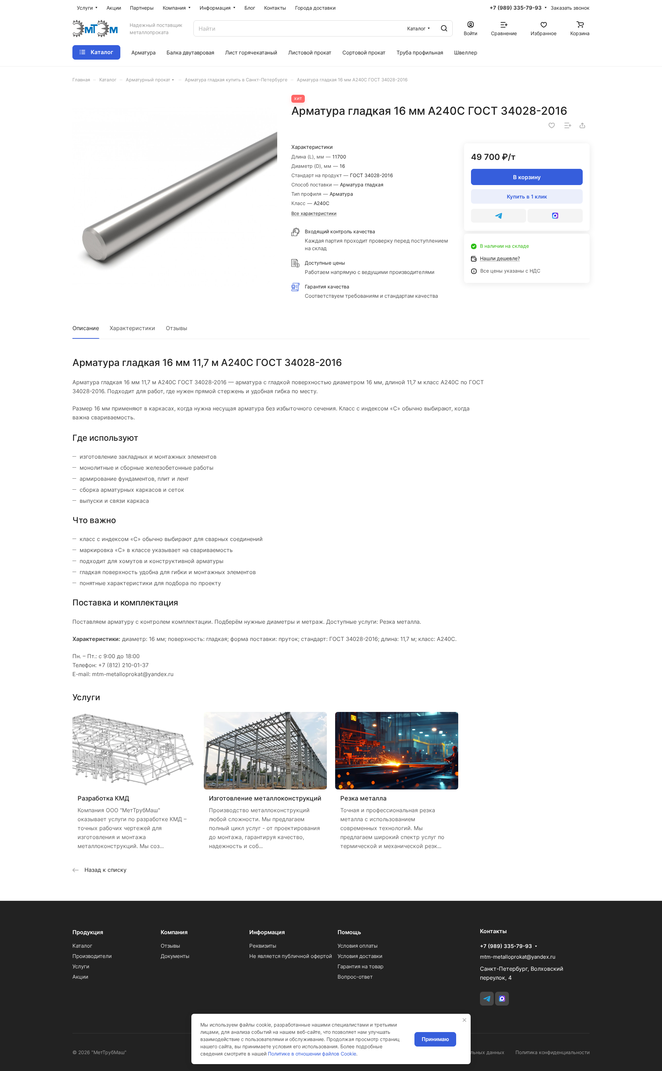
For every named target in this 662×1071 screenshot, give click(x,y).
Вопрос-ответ (355, 976)
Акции (80, 976)
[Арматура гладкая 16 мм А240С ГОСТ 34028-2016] (174, 197)
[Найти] (444, 28)
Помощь (349, 932)
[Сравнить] (568, 125)
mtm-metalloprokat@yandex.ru (517, 956)
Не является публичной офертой (290, 956)
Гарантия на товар (360, 966)
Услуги (80, 966)
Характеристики (132, 328)
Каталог (82, 945)
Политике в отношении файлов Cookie (312, 1054)
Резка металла (363, 798)
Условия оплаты (358, 945)
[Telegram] (498, 216)
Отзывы (176, 328)
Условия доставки (360, 956)
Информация (267, 932)
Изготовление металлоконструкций (265, 798)
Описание (85, 328)
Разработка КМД (103, 798)
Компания (174, 932)
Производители (92, 956)
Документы (175, 956)
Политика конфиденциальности (552, 1052)
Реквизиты (262, 945)
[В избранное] (551, 125)
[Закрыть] (464, 1020)
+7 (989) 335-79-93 (516, 8)
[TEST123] (555, 216)
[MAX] (502, 999)
